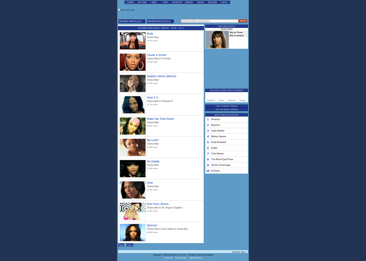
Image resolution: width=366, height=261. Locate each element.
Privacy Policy (181, 258)
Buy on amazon (237, 35)
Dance (189, 2)
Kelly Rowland (218, 142)
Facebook (211, 100)
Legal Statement (195, 258)
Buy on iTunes (236, 32)
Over (150, 182)
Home (130, 2)
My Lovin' (153, 140)
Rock (201, 2)
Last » (130, 245)
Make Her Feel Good (160, 118)
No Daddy (153, 161)
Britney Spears (218, 136)
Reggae (212, 2)
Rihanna (215, 119)
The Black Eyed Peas (222, 159)
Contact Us (168, 258)
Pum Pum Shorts (158, 204)
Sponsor (152, 225)
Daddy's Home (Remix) (161, 76)
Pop (165, 2)
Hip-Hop (142, 2)
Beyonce (215, 125)
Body (150, 33)
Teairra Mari (153, 37)
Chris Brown (217, 153)
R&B (154, 2)
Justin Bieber (217, 130)
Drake (214, 148)
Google (242, 100)
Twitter (221, 100)
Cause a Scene (156, 54)
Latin (224, 2)
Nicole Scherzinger (221, 165)
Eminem (215, 171)
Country (177, 2)
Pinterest (232, 100)
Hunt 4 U (152, 97)
